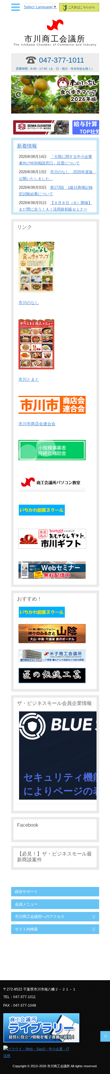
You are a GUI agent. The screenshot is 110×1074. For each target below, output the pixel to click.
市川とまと (28, 379)
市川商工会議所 (55, 40)
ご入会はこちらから (81, 7)
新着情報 (27, 146)
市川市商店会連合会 (36, 423)
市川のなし (28, 302)
